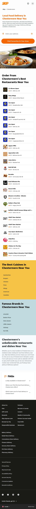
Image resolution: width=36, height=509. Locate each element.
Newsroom (21, 425)
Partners (20, 405)
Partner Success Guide (24, 418)
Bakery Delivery (6, 432)
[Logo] (6, 3)
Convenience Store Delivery (10, 439)
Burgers (5, 278)
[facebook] (8, 496)
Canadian (6, 295)
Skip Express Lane (7, 418)
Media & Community (24, 415)
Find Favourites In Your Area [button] (18, 41)
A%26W (5, 314)
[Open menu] (32, 3)
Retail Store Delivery (8, 436)
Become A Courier (23, 408)
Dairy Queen (7, 321)
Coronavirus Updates (7, 481)
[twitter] (3, 496)
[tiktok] (18, 496)
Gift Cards (5, 412)
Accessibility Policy (7, 473)
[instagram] (13, 496)
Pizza (4, 285)
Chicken (5, 282)
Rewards (4, 415)
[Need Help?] (28, 3)
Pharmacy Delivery (7, 452)
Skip (4, 9)
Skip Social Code (6, 470)
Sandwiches (7, 275)
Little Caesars (7, 324)
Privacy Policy (5, 466)
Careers (20, 412)
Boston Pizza (7, 317)
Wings (5, 288)
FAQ (3, 408)
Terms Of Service (6, 462)
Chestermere (11, 9)
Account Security (6, 477)
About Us (4, 405)
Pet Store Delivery (7, 449)
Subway (5, 327)
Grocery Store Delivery (8, 446)
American (6, 292)
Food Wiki (21, 422)
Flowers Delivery (7, 442)
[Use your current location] (32, 34)
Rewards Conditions (7, 485)
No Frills (5, 331)
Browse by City (6, 422)
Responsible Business (8, 425)
